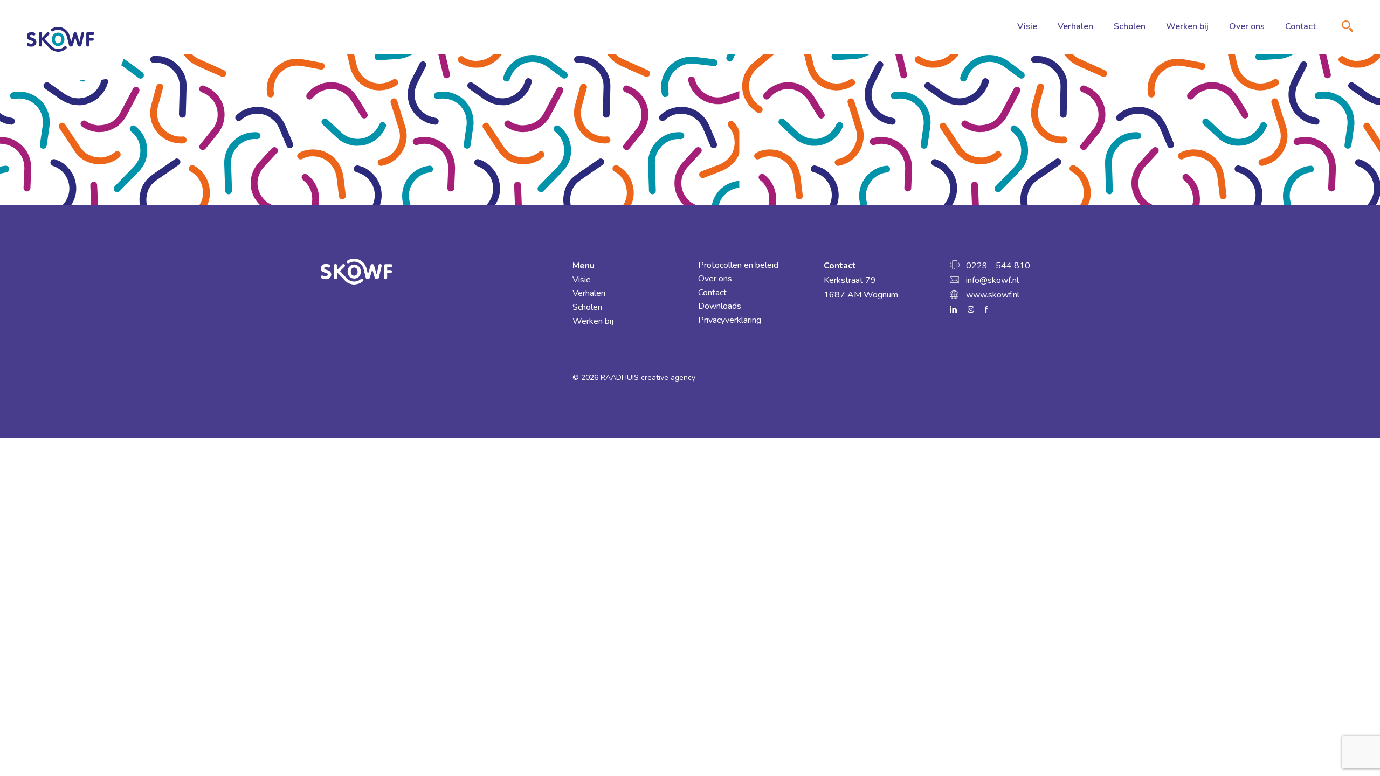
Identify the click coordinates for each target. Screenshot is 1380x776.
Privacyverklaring (729, 320)
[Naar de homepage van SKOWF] (438, 272)
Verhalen (1075, 26)
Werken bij (1187, 26)
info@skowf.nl (992, 280)
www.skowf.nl (992, 295)
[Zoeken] (1347, 26)
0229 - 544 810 (998, 266)
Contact (1300, 26)
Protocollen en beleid (738, 265)
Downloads (719, 306)
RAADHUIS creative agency (648, 377)
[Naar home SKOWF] (60, 39)
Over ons (1247, 26)
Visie (1027, 26)
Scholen (1130, 26)
